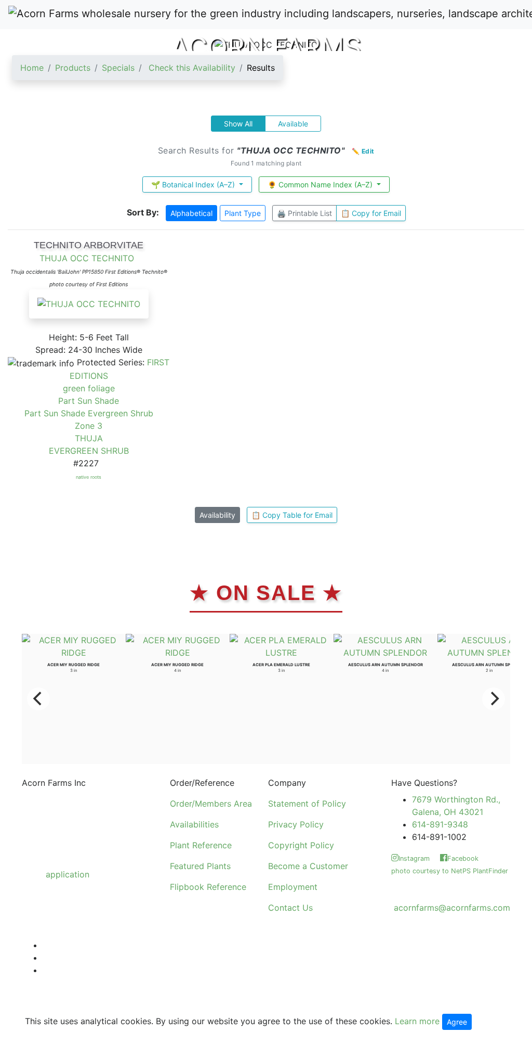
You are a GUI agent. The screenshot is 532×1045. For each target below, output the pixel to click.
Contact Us (290, 907)
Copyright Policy (301, 845)
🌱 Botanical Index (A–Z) (194, 184)
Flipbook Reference (208, 887)
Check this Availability (192, 67)
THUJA (89, 438)
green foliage (89, 388)
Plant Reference (201, 845)
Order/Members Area (211, 803)
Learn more (417, 1021)
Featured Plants (200, 866)
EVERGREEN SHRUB (89, 450)
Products (72, 67)
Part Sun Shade (88, 401)
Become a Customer (308, 866)
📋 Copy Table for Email (291, 515)
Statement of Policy (307, 803)
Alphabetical (191, 213)
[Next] (493, 698)
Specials (118, 67)
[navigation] (147, 71)
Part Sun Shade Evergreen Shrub (88, 413)
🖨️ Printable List (304, 213)
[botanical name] (89, 309)
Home (32, 67)
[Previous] (38, 698)
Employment (292, 887)
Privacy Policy (296, 824)
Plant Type (242, 213)
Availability (217, 515)
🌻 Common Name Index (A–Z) (321, 184)
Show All (238, 123)
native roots (88, 477)
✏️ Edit (363, 151)
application (67, 874)
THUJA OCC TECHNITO (86, 258)
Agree (457, 1021)
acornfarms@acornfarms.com (452, 907)
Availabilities (194, 824)
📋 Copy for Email (371, 213)
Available (293, 123)
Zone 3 (88, 425)
